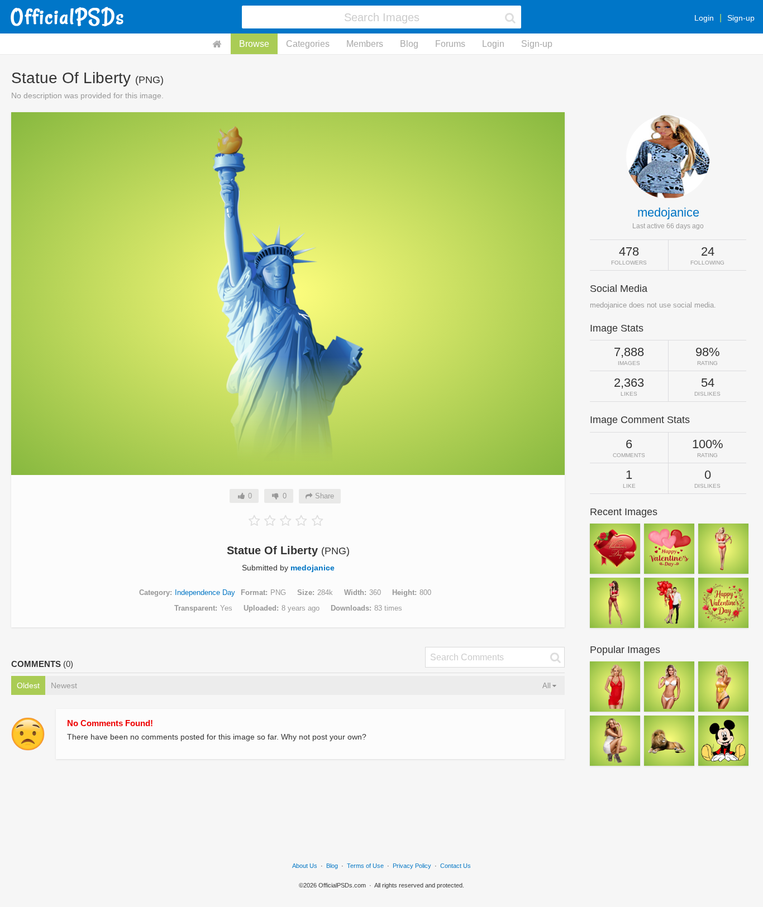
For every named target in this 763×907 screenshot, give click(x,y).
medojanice (312, 567)
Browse (254, 44)
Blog (409, 44)
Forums (450, 44)
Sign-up (741, 17)
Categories (308, 44)
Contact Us (455, 865)
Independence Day (205, 592)
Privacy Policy (412, 865)
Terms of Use (365, 865)
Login (704, 17)
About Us (304, 865)
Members (364, 44)
